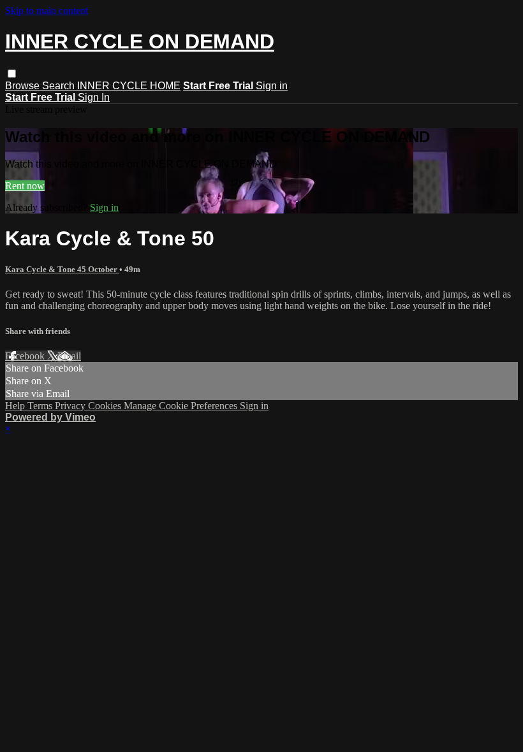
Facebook (26, 356)
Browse (23, 85)
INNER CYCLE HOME (128, 85)
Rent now (25, 185)
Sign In (94, 97)
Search (59, 85)
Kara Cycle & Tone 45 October (62, 269)
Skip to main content (46, 10)
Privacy (71, 405)
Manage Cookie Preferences (182, 405)
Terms (41, 405)
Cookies (106, 405)
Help (16, 405)
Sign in (272, 85)
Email (69, 356)
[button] (12, 73)
